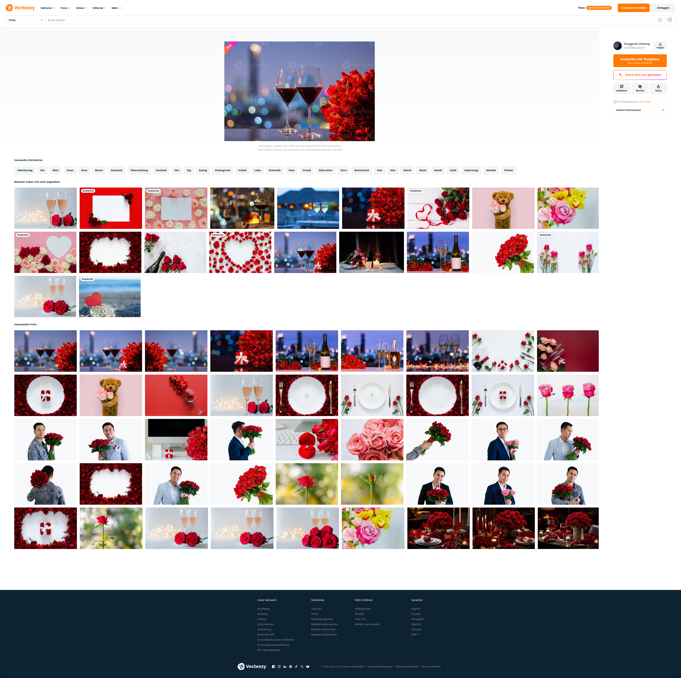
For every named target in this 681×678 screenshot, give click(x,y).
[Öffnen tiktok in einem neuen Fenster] (296, 666)
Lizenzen (316, 608)
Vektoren (46, 8)
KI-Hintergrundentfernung (273, 645)
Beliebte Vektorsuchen (324, 624)
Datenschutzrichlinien (407, 666)
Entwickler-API (265, 634)
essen (70, 170)
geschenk (117, 170)
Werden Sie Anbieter (367, 624)
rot (42, 170)
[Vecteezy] (20, 7)
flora (343, 170)
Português (417, 619)
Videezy (261, 619)
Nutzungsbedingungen (380, 666)
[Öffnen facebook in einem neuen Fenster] (273, 666)
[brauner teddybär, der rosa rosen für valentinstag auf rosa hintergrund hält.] (503, 208)
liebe (257, 170)
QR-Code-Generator (269, 650)
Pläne (581, 7)
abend (407, 170)
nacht (422, 170)
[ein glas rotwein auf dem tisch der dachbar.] (242, 208)
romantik (275, 170)
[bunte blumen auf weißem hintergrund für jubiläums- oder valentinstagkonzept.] (568, 252)
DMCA (315, 614)
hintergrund (222, 170)
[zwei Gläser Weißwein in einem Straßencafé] (308, 208)
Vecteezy (262, 614)
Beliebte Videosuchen (324, 634)
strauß (306, 170)
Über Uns (360, 619)
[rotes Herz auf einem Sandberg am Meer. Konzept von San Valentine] (110, 296)
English (415, 608)
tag (189, 170)
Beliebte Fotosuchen (323, 629)
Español (416, 614)
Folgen (660, 47)
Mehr (115, 8)
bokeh (438, 170)
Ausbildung (264, 629)
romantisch (361, 170)
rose (84, 170)
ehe (176, 170)
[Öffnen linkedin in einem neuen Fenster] (284, 666)
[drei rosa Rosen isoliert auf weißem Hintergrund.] (568, 395)
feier (292, 170)
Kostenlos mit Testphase (640, 60)
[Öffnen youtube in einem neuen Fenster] (307, 666)
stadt (453, 170)
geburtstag (471, 170)
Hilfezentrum (363, 608)
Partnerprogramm (322, 619)
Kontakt (359, 614)
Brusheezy (263, 608)
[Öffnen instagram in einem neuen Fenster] (279, 666)
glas (392, 170)
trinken (508, 170)
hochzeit (161, 170)
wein (56, 170)
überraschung (139, 170)
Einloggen (663, 7)
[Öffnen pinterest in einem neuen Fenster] (290, 666)
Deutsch (416, 624)
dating (203, 170)
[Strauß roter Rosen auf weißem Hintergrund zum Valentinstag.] (503, 252)
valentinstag (25, 170)
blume (99, 170)
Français (416, 629)
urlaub (242, 170)
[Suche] (660, 20)
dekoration (326, 170)
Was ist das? (645, 101)
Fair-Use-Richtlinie (431, 666)
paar (379, 170)
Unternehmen (265, 624)
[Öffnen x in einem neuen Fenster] (302, 666)
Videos (80, 8)
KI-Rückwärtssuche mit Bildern (275, 639)
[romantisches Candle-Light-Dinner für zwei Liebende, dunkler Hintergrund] (371, 252)
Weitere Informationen (628, 110)
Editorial (98, 8)
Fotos (64, 8)
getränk (491, 170)
